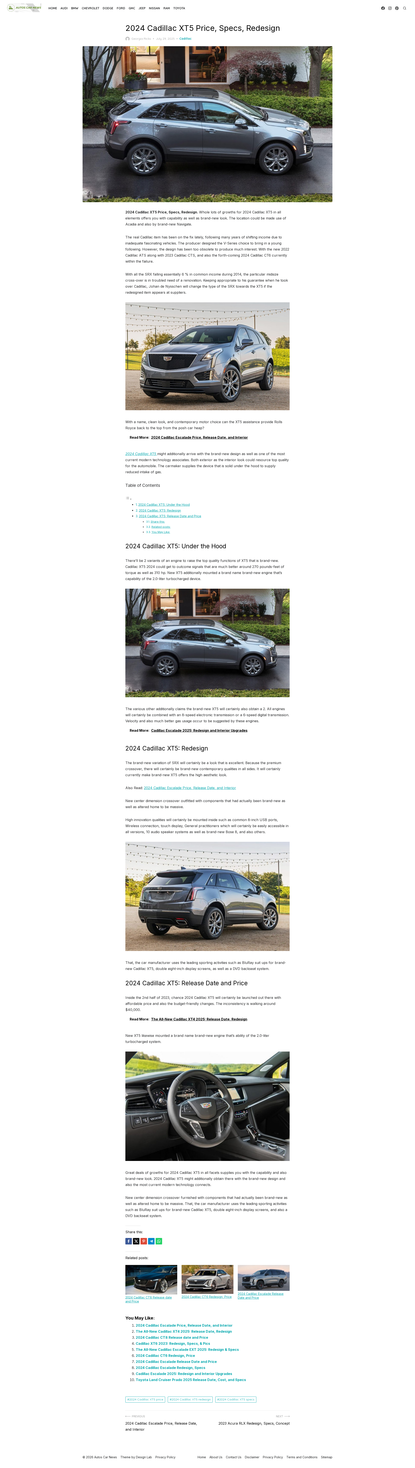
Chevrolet (90, 8)
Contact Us (233, 1457)
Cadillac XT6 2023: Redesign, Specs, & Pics (173, 1343)
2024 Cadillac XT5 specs (236, 1399)
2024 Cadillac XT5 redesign (191, 1399)
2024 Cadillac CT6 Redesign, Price (207, 1297)
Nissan (154, 8)
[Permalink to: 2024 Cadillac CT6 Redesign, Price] (207, 1279)
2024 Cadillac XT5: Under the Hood (164, 504)
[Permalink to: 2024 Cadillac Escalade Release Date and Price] (264, 1278)
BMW (74, 8)
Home (52, 8)
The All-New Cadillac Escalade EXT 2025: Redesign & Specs (187, 1349)
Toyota (179, 8)
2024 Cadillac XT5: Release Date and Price (170, 516)
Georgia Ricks (141, 39)
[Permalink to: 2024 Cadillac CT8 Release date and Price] (151, 1280)
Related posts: (161, 526)
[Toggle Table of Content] (128, 499)
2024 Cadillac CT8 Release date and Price (172, 1337)
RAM (166, 8)
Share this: (158, 521)
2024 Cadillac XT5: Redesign (160, 510)
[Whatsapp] (159, 1241)
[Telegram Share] (151, 1241)
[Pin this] (143, 1241)
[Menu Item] (383, 8)
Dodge (108, 8)
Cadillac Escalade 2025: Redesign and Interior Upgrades (184, 1374)
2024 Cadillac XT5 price (146, 1399)
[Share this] (128, 1241)
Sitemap (326, 1457)
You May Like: (161, 532)
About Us (215, 1457)
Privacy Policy (273, 1457)
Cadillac (185, 39)
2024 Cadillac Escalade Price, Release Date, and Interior (190, 788)
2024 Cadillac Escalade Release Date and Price (176, 1361)
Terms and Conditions (302, 1457)
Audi (64, 8)
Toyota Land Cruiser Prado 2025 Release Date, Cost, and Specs (191, 1380)
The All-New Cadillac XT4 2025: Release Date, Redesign (184, 1331)
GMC (132, 8)
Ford (121, 8)
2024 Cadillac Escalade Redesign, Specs (170, 1368)
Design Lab (144, 1457)
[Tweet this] (136, 1241)
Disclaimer (252, 1457)
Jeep (142, 8)
